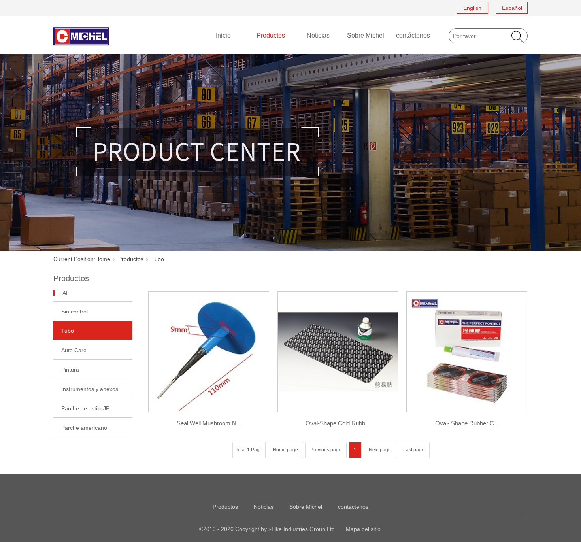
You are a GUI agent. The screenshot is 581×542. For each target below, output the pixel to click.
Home (102, 259)
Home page (285, 450)
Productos (271, 35)
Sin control (74, 311)
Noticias (318, 35)
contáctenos (413, 35)
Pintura (70, 369)
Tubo (67, 331)
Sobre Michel (365, 35)
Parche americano (84, 428)
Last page (413, 450)
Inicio (223, 35)
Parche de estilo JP (85, 408)
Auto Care (74, 350)
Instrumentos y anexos (89, 389)
